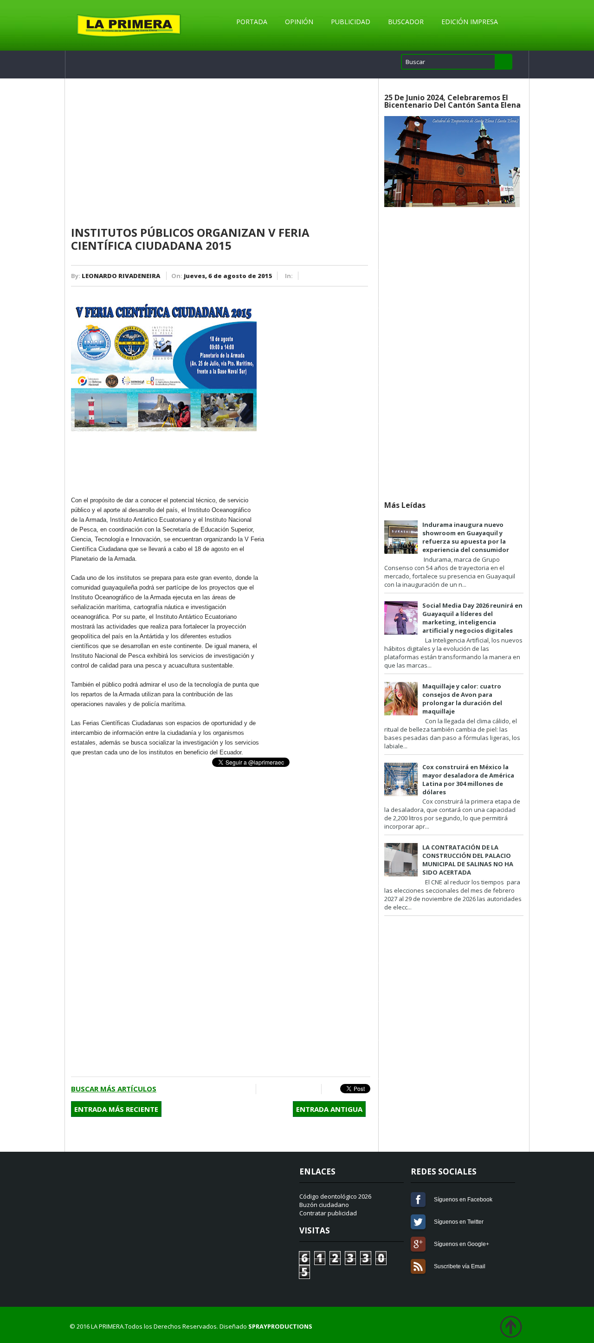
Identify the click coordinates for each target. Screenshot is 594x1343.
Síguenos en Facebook (418, 1199)
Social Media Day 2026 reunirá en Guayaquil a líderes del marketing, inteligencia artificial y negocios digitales (472, 618)
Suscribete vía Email (418, 1266)
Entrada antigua (329, 1109)
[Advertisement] (220, 153)
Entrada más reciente (116, 1109)
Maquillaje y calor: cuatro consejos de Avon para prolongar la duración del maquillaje (462, 698)
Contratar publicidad (328, 1213)
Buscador (406, 21)
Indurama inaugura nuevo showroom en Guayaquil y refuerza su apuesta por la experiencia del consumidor (465, 537)
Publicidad (350, 21)
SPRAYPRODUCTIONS (280, 1326)
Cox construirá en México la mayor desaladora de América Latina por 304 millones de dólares (468, 779)
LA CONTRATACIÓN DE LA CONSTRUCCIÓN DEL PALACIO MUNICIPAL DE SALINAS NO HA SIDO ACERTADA (467, 859)
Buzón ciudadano (324, 1204)
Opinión (299, 21)
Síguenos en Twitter (418, 1221)
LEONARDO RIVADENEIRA (121, 276)
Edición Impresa (469, 21)
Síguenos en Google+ (418, 1244)
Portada (251, 21)
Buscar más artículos (113, 1088)
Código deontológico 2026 (335, 1196)
